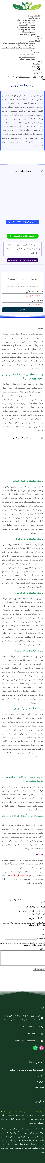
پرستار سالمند (37, 119)
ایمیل (42, 934)
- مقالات (40, 1076)
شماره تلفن (37, 300)
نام (43, 929)
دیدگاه (42, 949)
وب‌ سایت (41, 938)
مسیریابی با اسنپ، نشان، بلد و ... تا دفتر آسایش (22, 260)
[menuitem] (20, 15)
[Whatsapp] (35, 1047)
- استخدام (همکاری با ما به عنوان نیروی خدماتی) (27, 1070)
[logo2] (27, 11)
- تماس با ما (39, 1087)
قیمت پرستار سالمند (19, 875)
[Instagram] (41, 1047)
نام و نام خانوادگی (34, 291)
